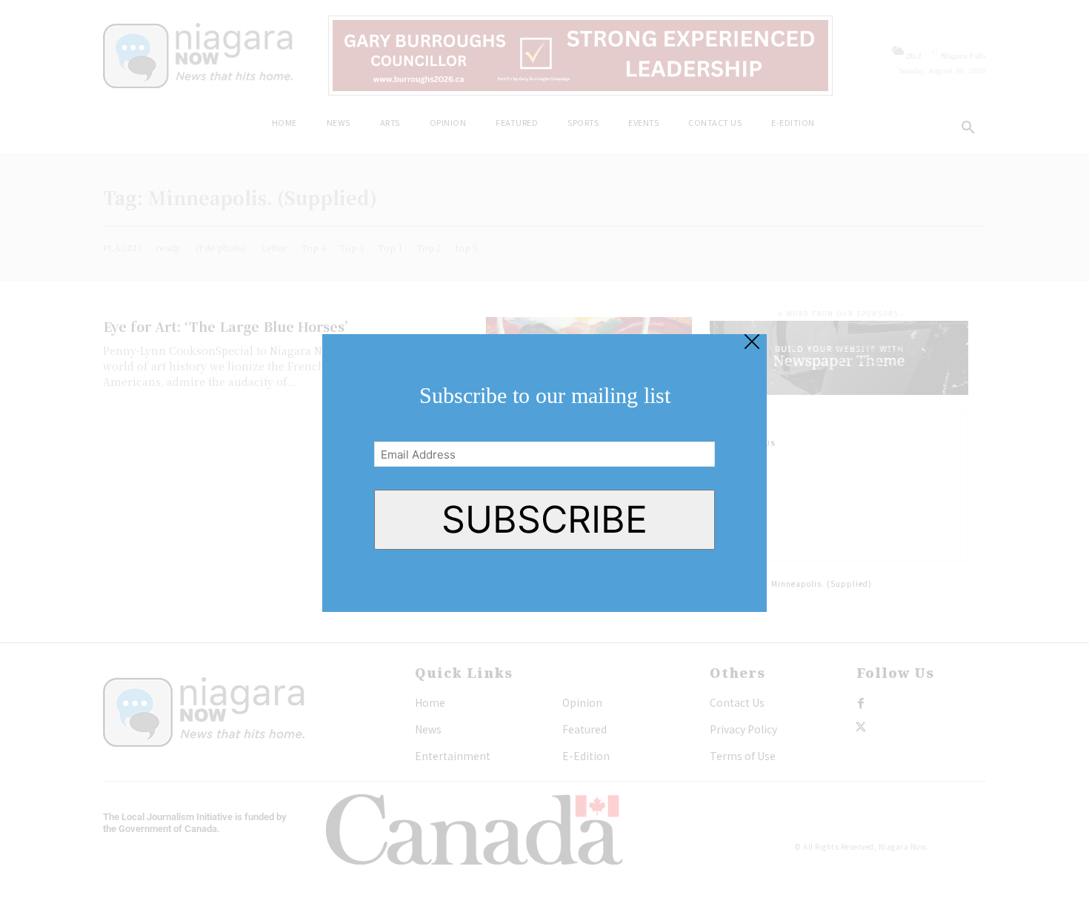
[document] (544, 456)
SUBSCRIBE (544, 519)
